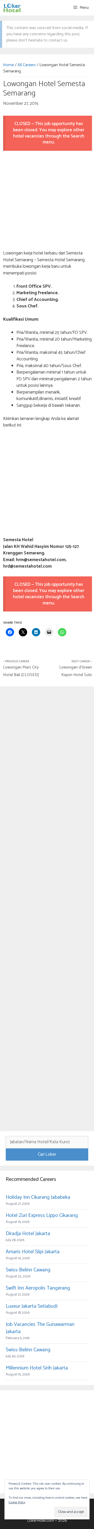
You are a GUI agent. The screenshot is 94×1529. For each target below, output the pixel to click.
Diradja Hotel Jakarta (28, 1233)
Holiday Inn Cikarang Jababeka (38, 1197)
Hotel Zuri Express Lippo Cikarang (42, 1215)
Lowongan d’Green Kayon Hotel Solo (75, 671)
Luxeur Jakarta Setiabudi (31, 1306)
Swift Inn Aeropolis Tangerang (38, 1288)
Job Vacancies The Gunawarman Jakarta (40, 1328)
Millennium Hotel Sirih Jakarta (37, 1368)
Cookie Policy (17, 1502)
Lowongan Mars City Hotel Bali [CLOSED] (21, 671)
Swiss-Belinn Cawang (28, 1270)
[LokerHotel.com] (12, 8)
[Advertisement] (47, 201)
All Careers (26, 64)
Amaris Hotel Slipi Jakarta (33, 1252)
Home (8, 64)
